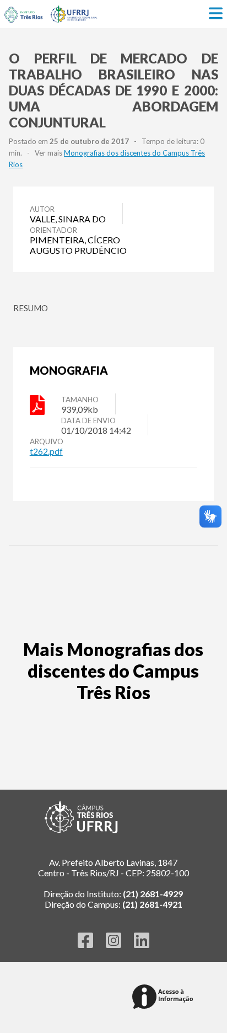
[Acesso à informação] (164, 997)
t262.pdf (46, 451)
